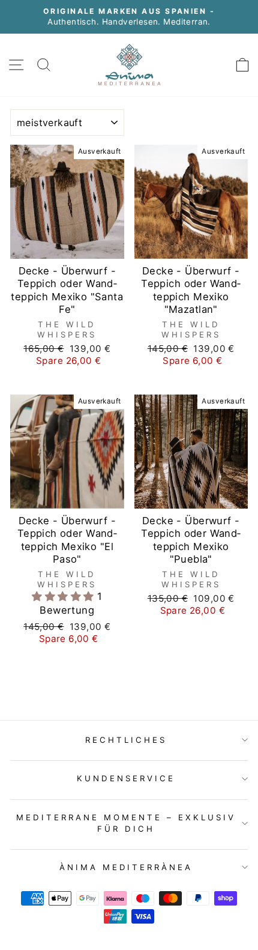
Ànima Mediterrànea (126, 867)
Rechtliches (126, 740)
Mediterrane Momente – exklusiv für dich (125, 823)
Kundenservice (126, 778)
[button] (64, 596)
